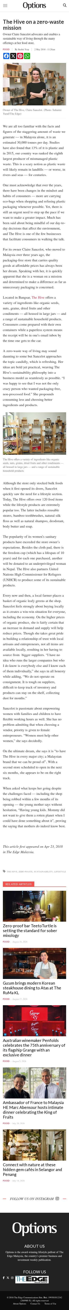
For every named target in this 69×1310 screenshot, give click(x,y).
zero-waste (26, 871)
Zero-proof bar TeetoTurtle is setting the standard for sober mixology (30, 930)
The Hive (38, 297)
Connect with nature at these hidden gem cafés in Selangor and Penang (32, 1169)
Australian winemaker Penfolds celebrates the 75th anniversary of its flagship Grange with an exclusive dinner (34, 1047)
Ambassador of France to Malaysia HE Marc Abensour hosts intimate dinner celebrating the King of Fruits (33, 1109)
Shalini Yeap (23, 49)
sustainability (43, 871)
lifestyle (60, 871)
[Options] (34, 5)
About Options (19, 1303)
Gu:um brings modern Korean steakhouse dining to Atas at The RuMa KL (32, 988)
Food (6, 49)
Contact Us (35, 1303)
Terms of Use (50, 1303)
